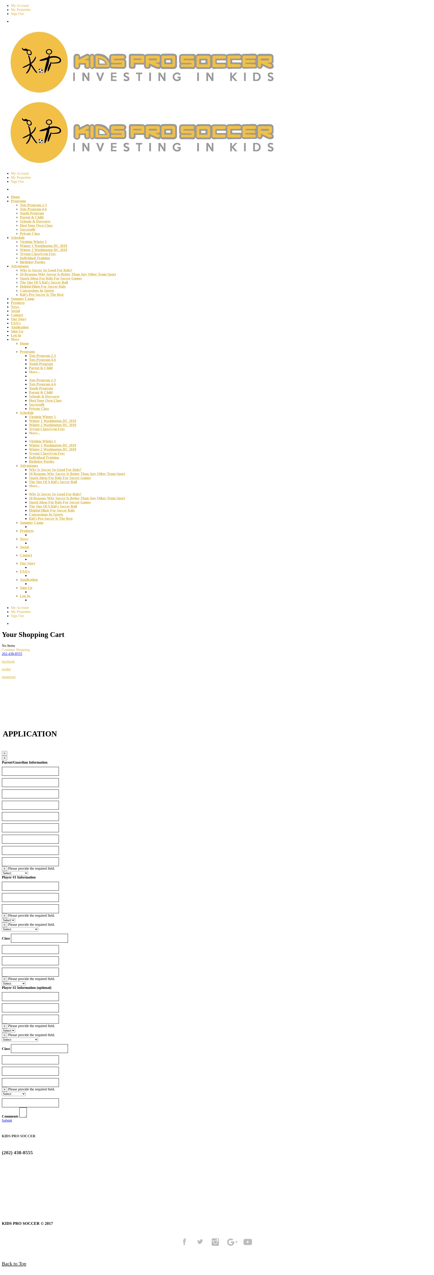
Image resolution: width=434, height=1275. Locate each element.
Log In (16, 335)
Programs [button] (18, 201)
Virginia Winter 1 (33, 242)
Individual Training (35, 258)
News (15, 307)
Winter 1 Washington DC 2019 (43, 246)
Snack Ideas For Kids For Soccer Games (51, 278)
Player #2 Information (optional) (26, 988)
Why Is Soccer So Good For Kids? (46, 270)
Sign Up (17, 331)
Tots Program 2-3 (33, 205)
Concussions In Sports (37, 290)
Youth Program (32, 213)
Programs (27, 352)
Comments (10, 1116)
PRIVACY (89, 1191)
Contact (17, 315)
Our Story (18, 319)
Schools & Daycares (35, 221)
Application (20, 327)
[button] (12, 654)
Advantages (29, 466)
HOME (9, 1191)
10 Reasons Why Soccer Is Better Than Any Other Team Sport (68, 274)
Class (6, 938)
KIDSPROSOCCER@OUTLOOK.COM (38, 1169)
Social (15, 311)
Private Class (30, 233)
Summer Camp (22, 299)
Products (18, 303)
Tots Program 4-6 (33, 209)
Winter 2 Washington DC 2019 (43, 250)
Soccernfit (27, 229)
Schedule (27, 413)
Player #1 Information (19, 877)
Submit (7, 1120)
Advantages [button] (20, 266)
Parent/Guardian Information (24, 762)
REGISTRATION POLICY (140, 1191)
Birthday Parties (32, 262)
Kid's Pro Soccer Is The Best (42, 295)
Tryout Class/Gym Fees (38, 254)
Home (15, 197)
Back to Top (14, 1263)
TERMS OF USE (46, 1191)
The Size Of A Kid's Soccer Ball (44, 282)
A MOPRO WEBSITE (231, 1191)
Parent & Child (32, 217)
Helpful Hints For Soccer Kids (43, 286)
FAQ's (16, 323)
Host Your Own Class (36, 225)
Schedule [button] (18, 238)
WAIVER (188, 1191)
